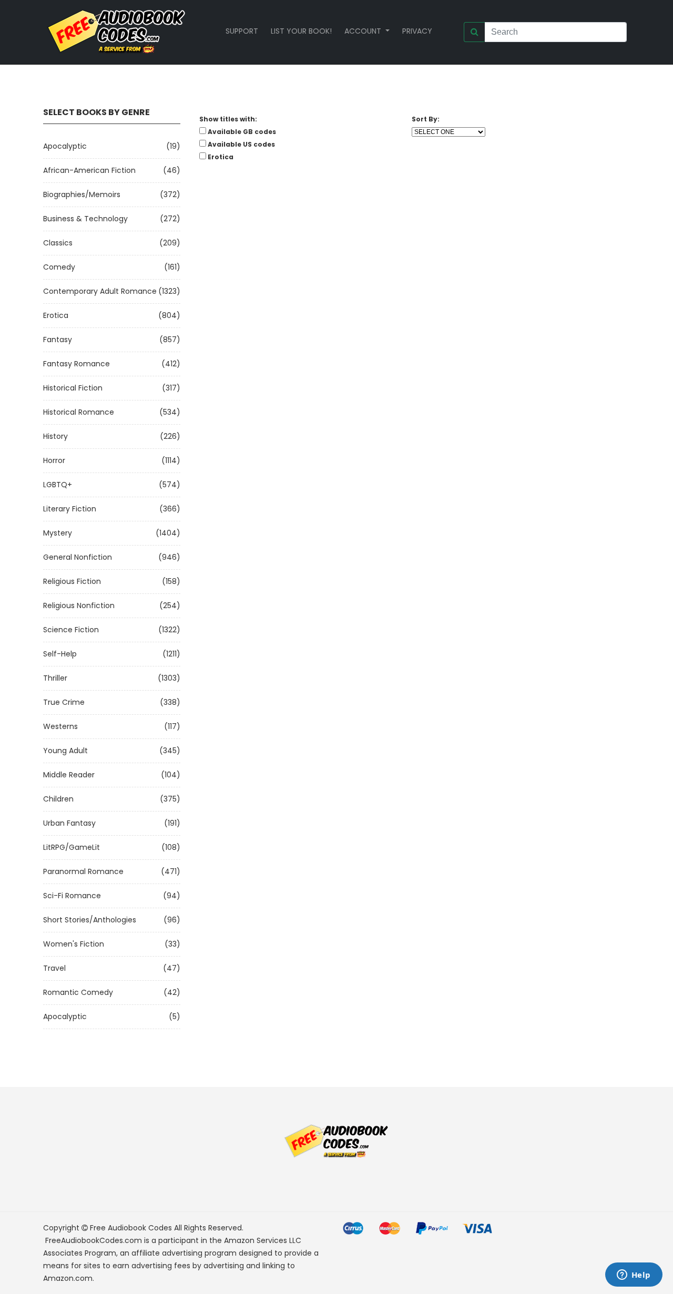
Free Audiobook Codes (131, 1228)
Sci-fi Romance (72, 895)
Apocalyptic (65, 146)
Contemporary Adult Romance (100, 291)
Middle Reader (69, 774)
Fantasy (57, 339)
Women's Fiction (73, 944)
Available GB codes (242, 131)
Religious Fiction (72, 581)
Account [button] (363, 31)
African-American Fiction (89, 170)
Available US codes (241, 144)
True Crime (64, 702)
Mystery (57, 533)
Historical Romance (78, 412)
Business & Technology (85, 218)
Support (242, 31)
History (55, 436)
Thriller (55, 678)
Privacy (417, 31)
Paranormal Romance (83, 871)
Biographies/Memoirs (81, 194)
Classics (58, 243)
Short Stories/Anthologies (89, 920)
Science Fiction (71, 629)
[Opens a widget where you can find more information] (633, 1275)
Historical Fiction (73, 388)
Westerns (60, 726)
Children (58, 799)
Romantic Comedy (78, 992)
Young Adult (65, 750)
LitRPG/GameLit (71, 847)
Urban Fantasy (69, 823)
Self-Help (60, 654)
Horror (54, 460)
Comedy (59, 267)
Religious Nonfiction (79, 605)
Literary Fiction (69, 509)
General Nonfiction (77, 557)
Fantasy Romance (76, 363)
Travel (54, 968)
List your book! (301, 31)
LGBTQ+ (57, 484)
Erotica (55, 315)
